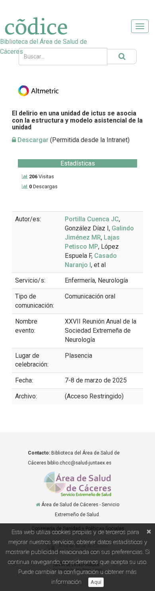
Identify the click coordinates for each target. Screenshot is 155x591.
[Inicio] (38, 504)
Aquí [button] (96, 582)
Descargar (32, 140)
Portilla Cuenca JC (92, 219)
